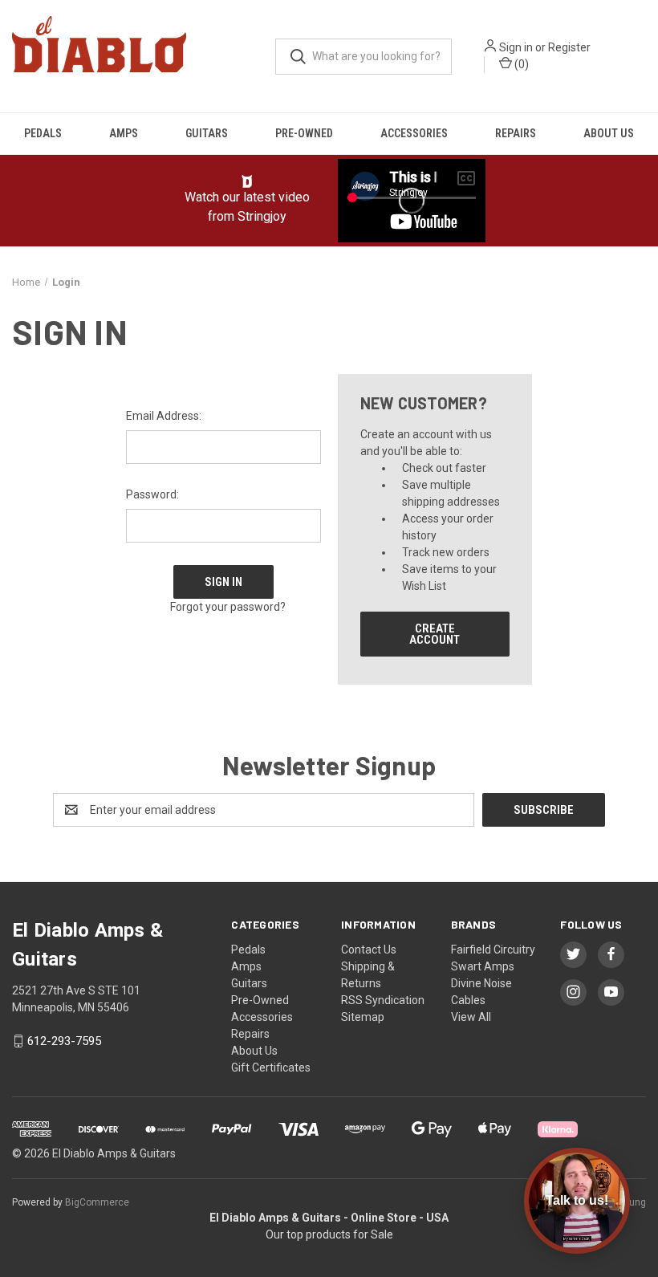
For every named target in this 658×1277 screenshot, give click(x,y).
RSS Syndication (382, 1000)
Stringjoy (262, 216)
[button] (247, 181)
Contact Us (368, 949)
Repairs (515, 133)
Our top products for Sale (329, 1234)
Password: (152, 494)
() (520, 64)
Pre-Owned (304, 133)
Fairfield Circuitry (493, 949)
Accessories (414, 133)
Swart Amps (482, 966)
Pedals (43, 133)
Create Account (434, 634)
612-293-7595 (64, 1041)
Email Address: (163, 415)
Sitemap (362, 1017)
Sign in (516, 47)
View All (471, 1017)
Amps (123, 133)
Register (569, 47)
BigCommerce (97, 1202)
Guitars (206, 133)
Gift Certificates (271, 1067)
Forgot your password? (228, 606)
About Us (608, 133)
